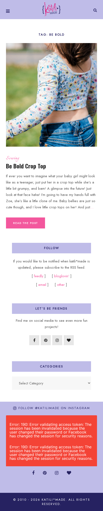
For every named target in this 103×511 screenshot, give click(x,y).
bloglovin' (61, 276)
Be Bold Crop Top (26, 165)
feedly (39, 276)
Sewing (12, 158)
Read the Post (25, 223)
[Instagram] (57, 340)
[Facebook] (34, 340)
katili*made (54, 499)
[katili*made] (51, 8)
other (61, 284)
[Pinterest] (46, 340)
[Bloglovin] (69, 340)
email (42, 284)
